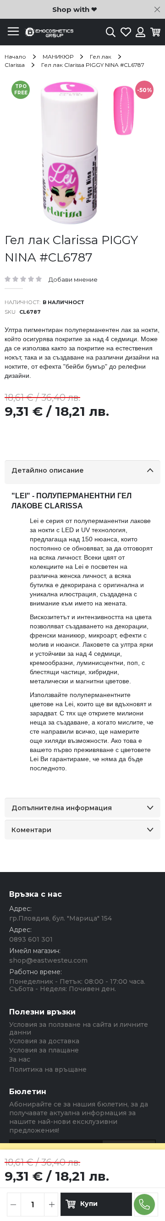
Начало (15, 56)
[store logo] (48, 32)
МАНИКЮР (58, 56)
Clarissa (15, 64)
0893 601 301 (31, 939)
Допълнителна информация (61, 808)
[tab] (82, 472)
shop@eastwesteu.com (48, 960)
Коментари (31, 830)
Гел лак (100, 56)
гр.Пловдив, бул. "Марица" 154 (60, 918)
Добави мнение (73, 279)
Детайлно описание (47, 470)
